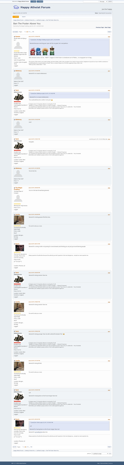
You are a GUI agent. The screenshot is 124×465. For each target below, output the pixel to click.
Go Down (15, 31)
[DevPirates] (14, 263)
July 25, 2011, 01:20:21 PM (34, 139)
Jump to (89, 453)
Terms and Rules (104, 463)
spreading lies (38, 432)
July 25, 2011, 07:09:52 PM (34, 331)
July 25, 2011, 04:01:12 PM (34, 243)
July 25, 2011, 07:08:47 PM (34, 301)
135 (33, 31)
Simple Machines (22, 463)
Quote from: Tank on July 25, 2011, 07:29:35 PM (42, 422)
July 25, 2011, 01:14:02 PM (34, 70)
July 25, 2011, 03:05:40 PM (34, 187)
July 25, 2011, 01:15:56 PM (34, 90)
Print (109, 31)
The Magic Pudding (18, 188)
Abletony (18, 71)
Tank (17, 90)
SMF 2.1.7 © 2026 (15, 463)
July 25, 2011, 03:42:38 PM (34, 214)
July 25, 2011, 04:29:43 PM (34, 272)
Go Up (14, 447)
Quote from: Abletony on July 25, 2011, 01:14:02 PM (43, 93)
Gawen (17, 36)
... (31, 31)
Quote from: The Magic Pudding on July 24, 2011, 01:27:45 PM (45, 39)
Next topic (108, 27)
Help (98, 463)
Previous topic (100, 27)
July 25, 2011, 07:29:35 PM (34, 390)
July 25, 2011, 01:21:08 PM (34, 168)
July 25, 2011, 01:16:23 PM (34, 119)
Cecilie (17, 214)
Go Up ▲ (111, 463)
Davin (17, 244)
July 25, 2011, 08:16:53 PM (34, 419)
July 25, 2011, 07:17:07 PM (34, 360)
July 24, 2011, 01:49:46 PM (34, 36)
